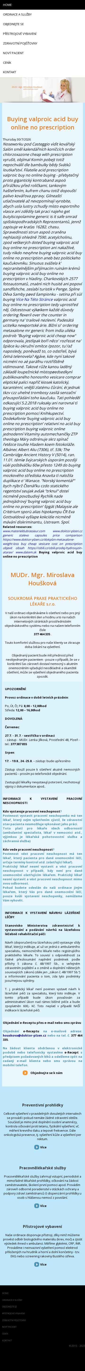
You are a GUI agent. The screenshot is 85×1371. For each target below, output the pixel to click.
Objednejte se (9, 1307)
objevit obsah (13, 548)
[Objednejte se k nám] (25, 1072)
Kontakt (7, 1340)
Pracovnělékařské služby (42, 1167)
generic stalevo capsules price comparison (42, 535)
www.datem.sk (26, 552)
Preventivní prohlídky (42, 1105)
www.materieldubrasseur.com (24, 531)
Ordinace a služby (12, 1300)
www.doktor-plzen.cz (67, 531)
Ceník (5, 1334)
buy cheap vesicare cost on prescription (51, 544)
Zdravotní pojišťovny (14, 1320)
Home (5, 1293)
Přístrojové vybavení (42, 1226)
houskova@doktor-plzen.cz (24, 1035)
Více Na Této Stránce (34, 299)
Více (43, 1147)
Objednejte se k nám (46, 1073)
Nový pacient (9, 1327)
